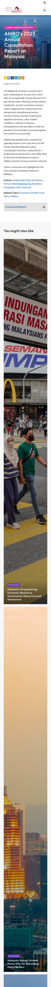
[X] (12, 77)
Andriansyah (19, 180)
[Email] (19, 77)
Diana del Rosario (34, 180)
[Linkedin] (15, 77)
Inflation (14, 196)
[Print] (22, 77)
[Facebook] (8, 77)
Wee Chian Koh (23, 187)
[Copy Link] (5, 77)
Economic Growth (29, 193)
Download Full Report (16, 207)
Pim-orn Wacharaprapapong (17, 184)
